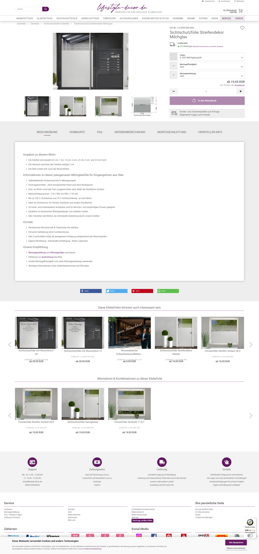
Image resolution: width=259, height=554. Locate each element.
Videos (239, 18)
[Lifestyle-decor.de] (129, 8)
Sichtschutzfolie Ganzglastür (83, 422)
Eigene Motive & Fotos (155, 18)
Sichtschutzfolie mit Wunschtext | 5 (83, 350)
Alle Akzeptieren (236, 542)
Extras (203, 18)
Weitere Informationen (236, 548)
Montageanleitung (171, 132)
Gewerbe (178, 18)
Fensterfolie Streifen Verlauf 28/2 (223, 350)
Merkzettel (240, 1)
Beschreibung (47, 132)
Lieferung (162, 469)
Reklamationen (74, 515)
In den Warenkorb (207, 100)
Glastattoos (44, 18)
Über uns (71, 520)
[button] (174, 91)
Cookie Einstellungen (204, 517)
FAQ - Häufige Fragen (13, 515)
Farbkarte (77, 132)
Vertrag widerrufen (142, 520)
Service (226, 18)
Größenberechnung (129, 132)
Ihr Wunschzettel (202, 512)
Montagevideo (57, 252)
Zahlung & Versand (12, 517)
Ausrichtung (47, 257)
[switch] (250, 535)
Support (32, 469)
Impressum (72, 517)
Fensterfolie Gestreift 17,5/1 (129, 422)
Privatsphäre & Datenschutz (143, 509)
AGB (70, 512)
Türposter (109, 18)
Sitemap (135, 517)
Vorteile (227, 469)
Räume (191, 18)
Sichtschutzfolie (67, 18)
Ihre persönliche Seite (204, 509)
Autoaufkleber (129, 18)
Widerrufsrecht (138, 512)
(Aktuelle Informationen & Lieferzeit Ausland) (208, 46)
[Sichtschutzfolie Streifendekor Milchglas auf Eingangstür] (90, 61)
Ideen (215, 18)
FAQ (99, 132)
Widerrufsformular (139, 515)
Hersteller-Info (210, 132)
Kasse (197, 515)
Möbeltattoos (90, 18)
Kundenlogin (225, 1)
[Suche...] (45, 9)
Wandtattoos (24, 18)
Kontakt (71, 509)
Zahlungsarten (97, 469)
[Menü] (254, 519)
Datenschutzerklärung (92, 549)
